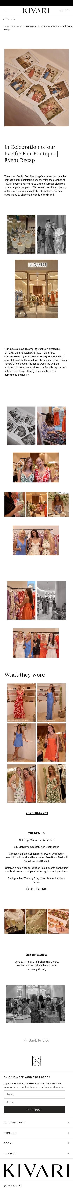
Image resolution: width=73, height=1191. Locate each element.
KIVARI (17, 1185)
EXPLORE (10, 1133)
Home (6, 26)
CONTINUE (34, 1110)
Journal (15, 26)
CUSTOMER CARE (15, 1122)
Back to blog (39, 1040)
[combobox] (36, 19)
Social (8, 1143)
